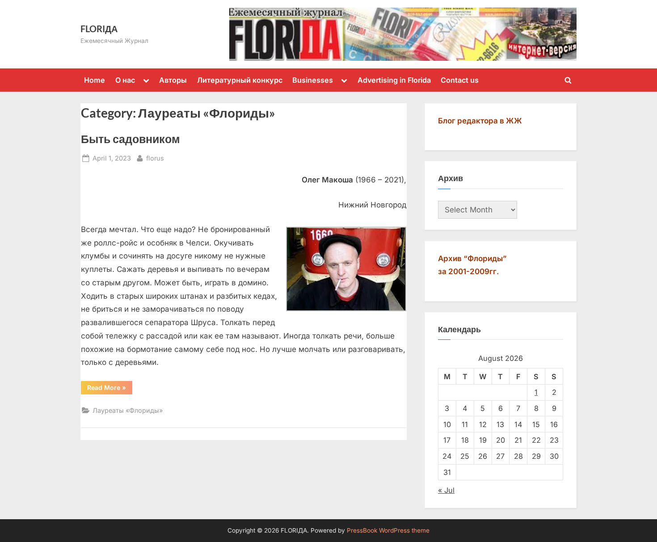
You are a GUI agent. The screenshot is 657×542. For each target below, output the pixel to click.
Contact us (460, 80)
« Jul (446, 490)
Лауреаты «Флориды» (128, 410)
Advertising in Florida (394, 80)
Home (94, 80)
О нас (125, 80)
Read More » (109, 389)
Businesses (312, 80)
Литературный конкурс (239, 80)
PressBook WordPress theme (388, 530)
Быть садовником (130, 138)
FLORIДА (99, 28)
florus (155, 158)
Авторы (173, 80)
